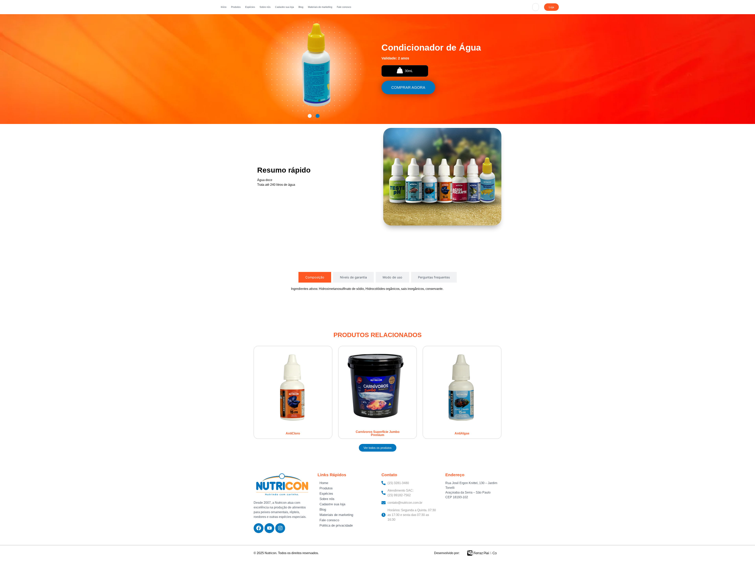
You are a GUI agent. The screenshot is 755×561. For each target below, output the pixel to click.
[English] (538, 2)
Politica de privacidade (336, 525)
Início (223, 7)
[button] (310, 116)
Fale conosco (344, 7)
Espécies (250, 7)
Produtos (236, 7)
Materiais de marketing (320, 7)
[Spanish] (538, 12)
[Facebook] (258, 528)
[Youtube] (269, 528)
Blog (300, 7)
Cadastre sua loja (284, 7)
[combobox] (535, 7)
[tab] (314, 277)
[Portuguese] (538, 7)
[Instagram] (280, 528)
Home (323, 483)
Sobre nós (265, 7)
